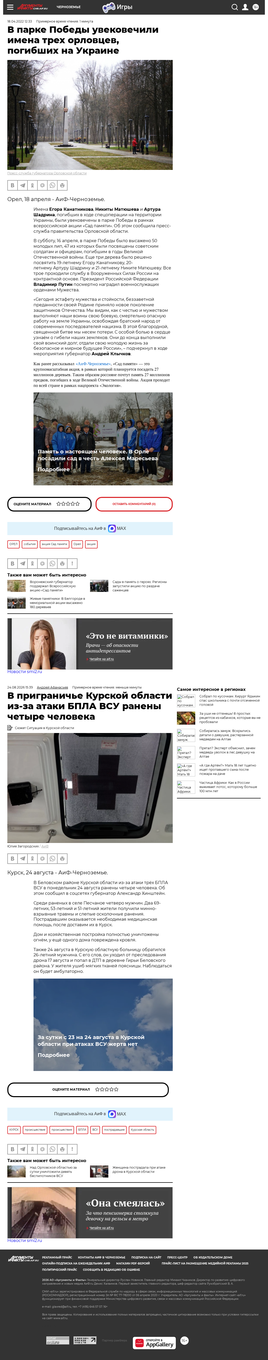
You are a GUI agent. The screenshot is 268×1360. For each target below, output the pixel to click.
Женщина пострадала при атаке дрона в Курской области (139, 1169)
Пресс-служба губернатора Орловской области (47, 173)
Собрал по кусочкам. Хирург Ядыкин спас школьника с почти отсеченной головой (229, 700)
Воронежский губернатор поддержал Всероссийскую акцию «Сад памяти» (53, 586)
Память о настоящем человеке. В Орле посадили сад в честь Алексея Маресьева (98, 455)
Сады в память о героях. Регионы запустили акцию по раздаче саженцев (140, 586)
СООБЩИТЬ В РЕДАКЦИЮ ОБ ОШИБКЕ (111, 1270)
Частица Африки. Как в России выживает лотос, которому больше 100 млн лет (228, 787)
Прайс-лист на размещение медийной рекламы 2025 (205, 1263)
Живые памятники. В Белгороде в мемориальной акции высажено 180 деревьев (57, 603)
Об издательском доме (212, 1257)
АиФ (45, 846)
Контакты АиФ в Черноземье (101, 1257)
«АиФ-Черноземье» (93, 363)
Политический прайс (59, 1270)
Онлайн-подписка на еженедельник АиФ (76, 1263)
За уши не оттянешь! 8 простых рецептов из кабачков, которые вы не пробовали (229, 718)
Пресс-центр (177, 1257)
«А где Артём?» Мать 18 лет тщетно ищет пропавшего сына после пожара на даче (227, 769)
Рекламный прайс (57, 1257)
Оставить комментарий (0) (134, 504)
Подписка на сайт (146, 1257)
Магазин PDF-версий (133, 1263)
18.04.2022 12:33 (19, 21)
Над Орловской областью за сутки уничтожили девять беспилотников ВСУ (53, 1171)
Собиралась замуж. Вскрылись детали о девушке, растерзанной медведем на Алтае (226, 735)
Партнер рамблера (114, 1340)
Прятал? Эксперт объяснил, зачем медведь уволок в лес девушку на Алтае (227, 752)
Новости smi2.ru (24, 671)
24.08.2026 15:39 (20, 687)
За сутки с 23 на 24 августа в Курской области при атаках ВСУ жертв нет (91, 1040)
